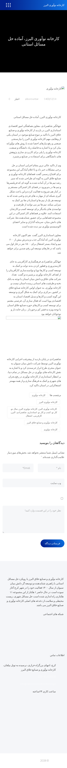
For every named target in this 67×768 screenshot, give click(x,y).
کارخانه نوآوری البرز (53, 5)
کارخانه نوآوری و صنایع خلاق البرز (42, 422)
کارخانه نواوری (50, 429)
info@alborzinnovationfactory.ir (38, 683)
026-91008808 (47, 676)
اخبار (17, 98)
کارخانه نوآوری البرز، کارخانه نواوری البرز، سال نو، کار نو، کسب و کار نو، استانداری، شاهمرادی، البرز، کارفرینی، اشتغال (33, 412)
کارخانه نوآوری (38, 395)
